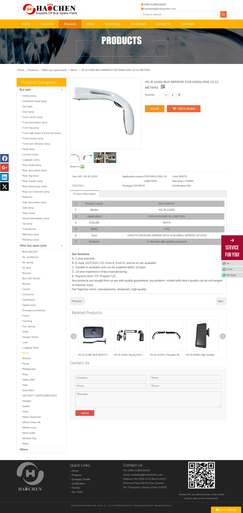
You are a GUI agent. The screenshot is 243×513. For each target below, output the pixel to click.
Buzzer (26, 283)
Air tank (26, 267)
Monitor (26, 358)
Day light (27, 106)
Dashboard (28, 299)
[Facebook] (4, 158)
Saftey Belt (28, 379)
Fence (26, 315)
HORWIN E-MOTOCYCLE (29, 511)
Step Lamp (28, 213)
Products (77, 475)
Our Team (77, 491)
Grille (25, 331)
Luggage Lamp (30, 159)
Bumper (26, 273)
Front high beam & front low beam (41, 133)
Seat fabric (28, 390)
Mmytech (148, 505)
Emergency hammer (33, 310)
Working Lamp (30, 239)
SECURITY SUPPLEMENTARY (39, 395)
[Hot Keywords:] (223, 14)
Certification (78, 483)
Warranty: (177, 181)
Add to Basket (186, 108)
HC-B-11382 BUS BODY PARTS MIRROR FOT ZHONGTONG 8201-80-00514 (94, 354)
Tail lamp (27, 223)
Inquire (154, 108)
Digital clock (29, 305)
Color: (175, 176)
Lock (25, 342)
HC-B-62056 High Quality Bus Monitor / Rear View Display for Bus (202, 354)
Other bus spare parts (33, 245)
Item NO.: (78, 176)
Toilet (25, 411)
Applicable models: (133, 176)
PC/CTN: (78, 185)
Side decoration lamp (34, 202)
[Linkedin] (4, 177)
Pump (25, 363)
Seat (25, 385)
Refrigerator (29, 369)
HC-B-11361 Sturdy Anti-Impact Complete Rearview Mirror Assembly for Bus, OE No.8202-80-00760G (130, 354)
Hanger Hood (30, 337)
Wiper (25, 443)
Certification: (179, 185)
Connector (28, 294)
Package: (128, 185)
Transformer (29, 229)
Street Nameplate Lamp (35, 218)
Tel (227, 263)
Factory (76, 487)
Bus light (25, 89)
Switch (26, 406)
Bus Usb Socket (31, 278)
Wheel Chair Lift (31, 422)
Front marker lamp (32, 138)
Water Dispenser (31, 416)
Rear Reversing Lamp (34, 186)
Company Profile (81, 479)
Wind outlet (28, 432)
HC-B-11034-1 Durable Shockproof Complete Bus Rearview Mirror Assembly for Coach (166, 354)
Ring (25, 374)
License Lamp (30, 154)
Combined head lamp (34, 101)
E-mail (229, 269)
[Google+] (4, 167)
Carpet (26, 289)
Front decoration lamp (34, 122)
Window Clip (29, 438)
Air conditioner (30, 257)
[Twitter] (4, 186)
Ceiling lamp (29, 95)
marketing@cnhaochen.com (160, 8)
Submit (85, 413)
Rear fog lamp (30, 175)
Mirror (25, 353)
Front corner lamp (32, 117)
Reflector (27, 197)
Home (75, 470)
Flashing (27, 321)
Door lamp (28, 111)
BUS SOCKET (30, 251)
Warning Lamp (30, 234)
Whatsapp (231, 275)
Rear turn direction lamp (36, 191)
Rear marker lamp (32, 181)
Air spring (27, 262)
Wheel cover (29, 427)
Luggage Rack (30, 347)
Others (24, 449)
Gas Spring (28, 326)
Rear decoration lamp (34, 170)
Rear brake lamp (31, 165)
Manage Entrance (162, 505)
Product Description (85, 193)
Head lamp (28, 149)
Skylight (26, 400)
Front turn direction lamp (36, 143)
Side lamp (28, 207)
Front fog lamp (30, 127)
